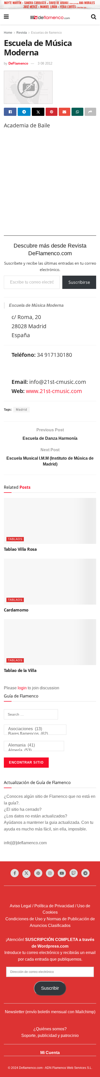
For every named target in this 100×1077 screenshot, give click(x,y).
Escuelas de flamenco (46, 32)
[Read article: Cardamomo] (50, 582)
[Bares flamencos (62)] (35, 733)
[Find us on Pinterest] (38, 873)
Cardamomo (16, 610)
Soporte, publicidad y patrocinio (50, 1035)
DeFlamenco (18, 63)
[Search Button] (93, 17)
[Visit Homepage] (50, 17)
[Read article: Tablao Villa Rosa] (50, 521)
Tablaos (15, 539)
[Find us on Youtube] (62, 873)
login (22, 688)
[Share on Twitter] (38, 112)
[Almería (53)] (34, 750)
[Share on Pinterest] (51, 112)
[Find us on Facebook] (15, 873)
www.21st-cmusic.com (54, 391)
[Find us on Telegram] (85, 873)
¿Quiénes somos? (50, 1029)
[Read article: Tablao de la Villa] (50, 642)
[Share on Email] (64, 112)
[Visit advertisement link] (50, 4)
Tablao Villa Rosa (20, 549)
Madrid (21, 409)
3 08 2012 (45, 63)
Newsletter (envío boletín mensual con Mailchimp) (50, 1012)
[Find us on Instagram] (50, 873)
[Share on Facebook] (10, 112)
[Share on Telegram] (24, 112)
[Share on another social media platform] (90, 112)
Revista (21, 32)
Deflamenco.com (31, 1068)
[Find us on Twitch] (73, 873)
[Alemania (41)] (34, 745)
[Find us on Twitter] (26, 874)
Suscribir (50, 988)
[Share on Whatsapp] (77, 112)
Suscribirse (79, 282)
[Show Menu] (6, 17)
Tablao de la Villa (20, 670)
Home (8, 32)
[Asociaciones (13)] (35, 729)
